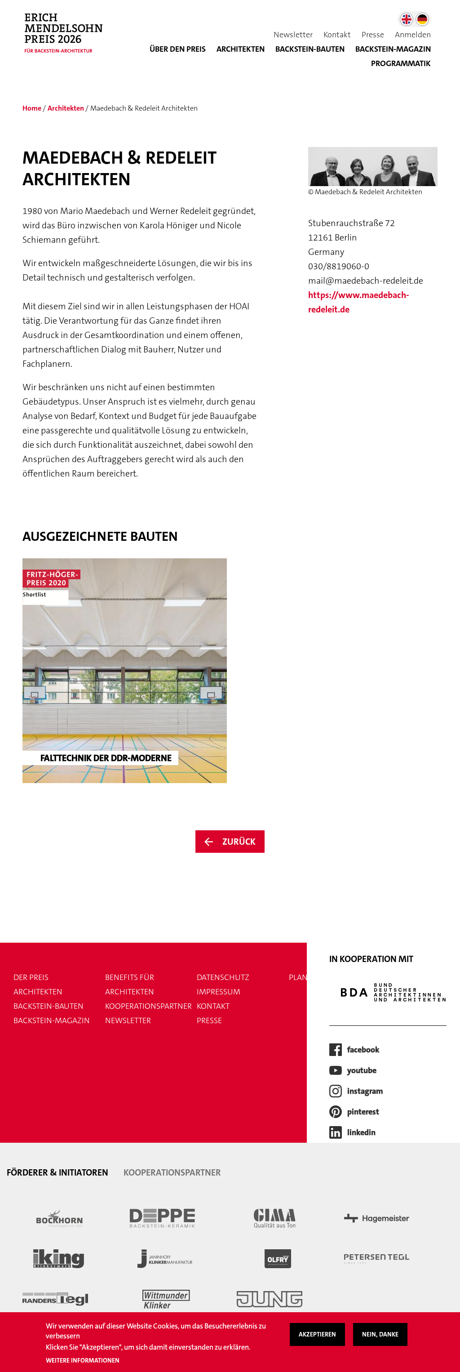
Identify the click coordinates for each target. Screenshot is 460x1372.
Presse (373, 34)
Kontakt (337, 34)
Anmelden (413, 34)
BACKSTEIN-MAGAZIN (393, 49)
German (422, 19)
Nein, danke (380, 1334)
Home (31, 108)
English (406, 19)
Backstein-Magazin (51, 1020)
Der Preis (31, 977)
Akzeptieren (317, 1334)
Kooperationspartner (148, 1006)
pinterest (363, 1111)
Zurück (239, 841)
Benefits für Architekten (129, 984)
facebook (363, 1049)
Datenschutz (223, 977)
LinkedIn (361, 1132)
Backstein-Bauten (310, 49)
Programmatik (401, 63)
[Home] (67, 37)
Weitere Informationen (82, 1360)
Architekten (241, 49)
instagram (365, 1091)
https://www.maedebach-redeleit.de (358, 302)
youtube (361, 1070)
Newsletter (293, 34)
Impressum (218, 991)
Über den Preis (178, 49)
